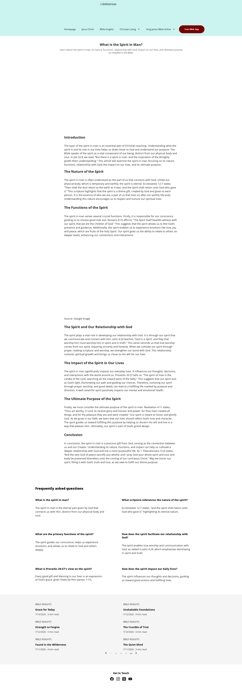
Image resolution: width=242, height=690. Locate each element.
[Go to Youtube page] (130, 679)
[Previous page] (105, 653)
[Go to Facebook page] (112, 679)
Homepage (70, 29)
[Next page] (136, 653)
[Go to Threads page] (124, 679)
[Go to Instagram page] (118, 679)
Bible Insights (107, 29)
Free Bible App (192, 29)
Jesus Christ (88, 29)
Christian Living (128, 29)
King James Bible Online (158, 29)
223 (131, 653)
